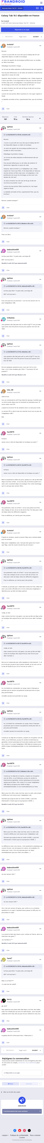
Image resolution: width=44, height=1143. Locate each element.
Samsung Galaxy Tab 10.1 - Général (23, 23)
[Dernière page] (41, 36)
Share (11, 1084)
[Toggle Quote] (5, 134)
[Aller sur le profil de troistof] (4, 46)
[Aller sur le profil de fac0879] (4, 433)
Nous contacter (35, 1135)
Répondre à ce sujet (22, 29)
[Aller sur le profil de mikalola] (4, 319)
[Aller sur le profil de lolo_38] (4, 391)
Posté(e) (13, 47)
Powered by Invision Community (22, 1140)
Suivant (36, 36)
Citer (8, 109)
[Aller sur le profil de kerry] (4, 1001)
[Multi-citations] (3, 108)
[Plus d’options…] (40, 46)
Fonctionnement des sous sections (16, 1111)
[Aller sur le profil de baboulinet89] (4, 251)
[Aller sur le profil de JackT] (4, 960)
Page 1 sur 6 (23, 36)
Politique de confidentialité (19, 1135)
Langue (4, 1135)
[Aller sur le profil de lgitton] (4, 128)
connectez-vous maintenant (27, 1062)
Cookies (22, 1137)
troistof (6, 21)
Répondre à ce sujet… (13, 1073)
